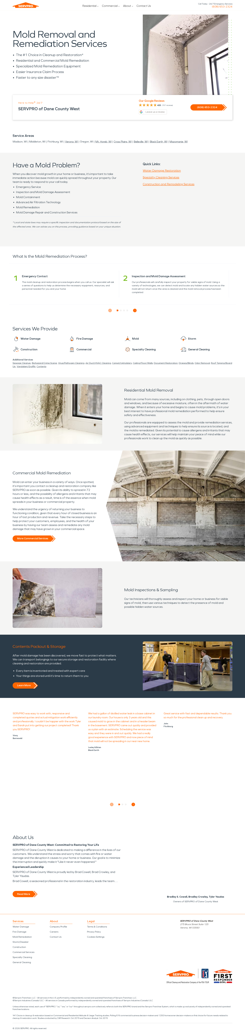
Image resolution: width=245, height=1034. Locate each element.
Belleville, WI (141, 141)
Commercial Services (23, 952)
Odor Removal (202, 363)
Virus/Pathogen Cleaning (71, 363)
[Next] (134, 310)
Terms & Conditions (97, 926)
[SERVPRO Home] (26, 5)
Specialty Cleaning (22, 957)
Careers (54, 931)
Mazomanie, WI (178, 141)
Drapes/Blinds (186, 363)
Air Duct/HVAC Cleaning (98, 363)
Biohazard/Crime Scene (44, 363)
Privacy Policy (94, 931)
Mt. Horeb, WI (103, 141)
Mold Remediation (22, 937)
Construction (19, 947)
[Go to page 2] (120, 310)
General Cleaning (22, 962)
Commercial (110, 5)
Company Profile (58, 926)
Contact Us (144, 5)
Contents (41, 366)
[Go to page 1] (117, 310)
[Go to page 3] (124, 310)
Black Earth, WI (158, 141)
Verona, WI (71, 141)
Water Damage (21, 926)
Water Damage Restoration (162, 170)
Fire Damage (19, 931)
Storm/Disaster (21, 942)
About (127, 5)
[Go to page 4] (127, 310)
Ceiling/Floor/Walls (143, 363)
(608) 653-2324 (222, 6)
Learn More (24, 685)
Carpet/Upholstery (122, 363)
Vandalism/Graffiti (26, 366)
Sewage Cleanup (22, 363)
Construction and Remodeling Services (168, 184)
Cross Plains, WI (123, 141)
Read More (23, 894)
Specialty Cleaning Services (161, 177)
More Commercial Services (32, 538)
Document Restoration (166, 363)
